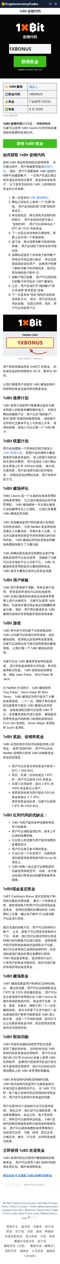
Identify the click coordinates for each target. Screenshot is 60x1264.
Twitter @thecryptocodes (43, 1206)
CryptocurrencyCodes (24, 1203)
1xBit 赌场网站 (38, 197)
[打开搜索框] (50, 4)
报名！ (33, 86)
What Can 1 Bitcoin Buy (37, 1210)
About (13, 1206)
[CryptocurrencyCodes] (20, 4)
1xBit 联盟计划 (12, 453)
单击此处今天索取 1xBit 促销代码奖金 (27, 1175)
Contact (23, 1206)
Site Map (42, 1203)
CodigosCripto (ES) (12, 1210)
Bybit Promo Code (29, 1213)
